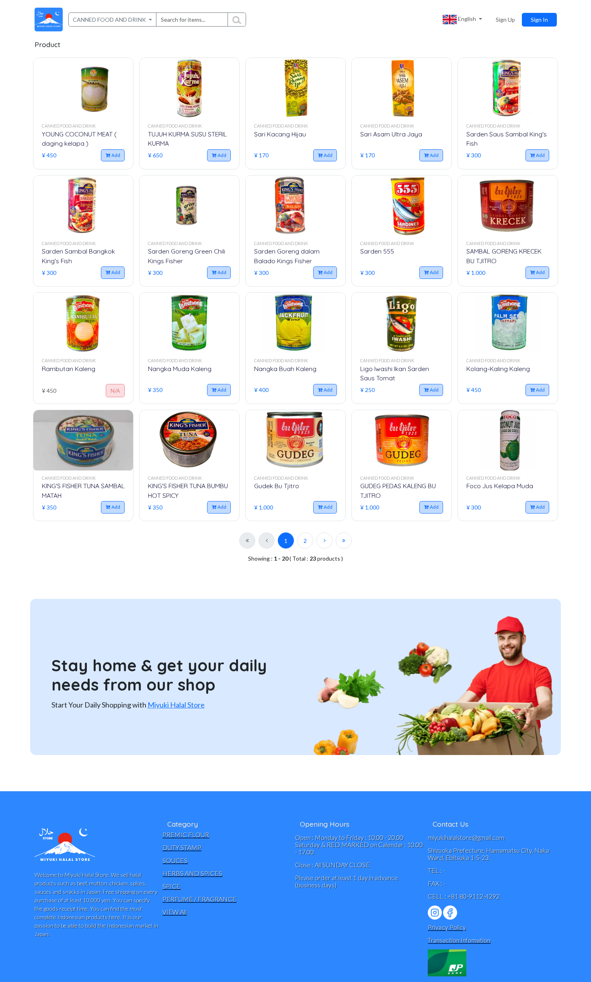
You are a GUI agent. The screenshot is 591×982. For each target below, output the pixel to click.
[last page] (344, 540)
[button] (462, 19)
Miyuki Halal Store (176, 704)
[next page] (324, 540)
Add (115, 155)
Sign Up (505, 19)
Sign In (539, 19)
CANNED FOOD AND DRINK (110, 19)
